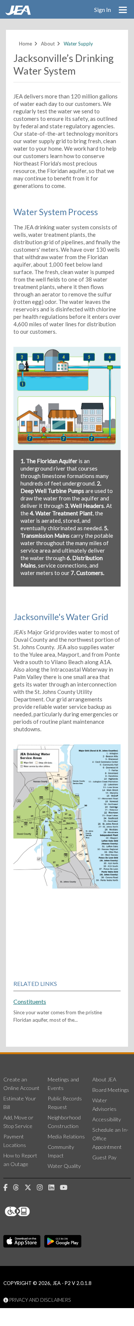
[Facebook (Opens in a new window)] (8, 1187)
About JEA (104, 1079)
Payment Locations (14, 1140)
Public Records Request (65, 1102)
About (48, 44)
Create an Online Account (21, 1083)
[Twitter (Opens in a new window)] (31, 1187)
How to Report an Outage (20, 1159)
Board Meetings (110, 1090)
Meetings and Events (63, 1083)
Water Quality (64, 1166)
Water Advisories (104, 1104)
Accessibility (106, 1119)
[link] (19, 13)
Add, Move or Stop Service (18, 1121)
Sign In (102, 9)
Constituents (29, 1001)
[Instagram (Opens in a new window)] (42, 1187)
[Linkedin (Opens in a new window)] (54, 1187)
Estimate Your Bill (19, 1102)
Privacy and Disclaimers (39, 1300)
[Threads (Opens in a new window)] (19, 1187)
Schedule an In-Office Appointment (110, 1138)
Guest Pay (104, 1157)
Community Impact (61, 1151)
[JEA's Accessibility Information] (31, 1211)
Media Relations (66, 1136)
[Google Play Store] (63, 1241)
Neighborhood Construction (64, 1121)
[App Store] (22, 1241)
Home (25, 44)
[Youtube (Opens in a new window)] (66, 1187)
